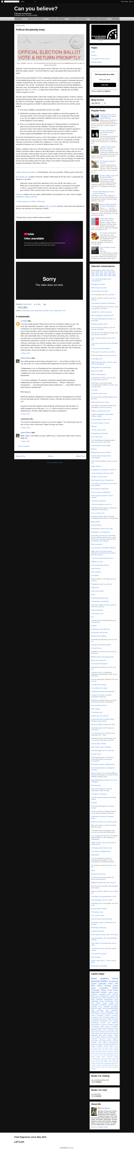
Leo (99, 1055)
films (109, 994)
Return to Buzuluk (97, 610)
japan (104, 1013)
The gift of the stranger (98, 684)
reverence (99, 1065)
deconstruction (113, 1042)
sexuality (94, 1006)
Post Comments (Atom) (55, 462)
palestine (94, 994)
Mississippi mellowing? (98, 927)
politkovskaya (114, 1063)
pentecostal (106, 1028)
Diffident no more (97, 561)
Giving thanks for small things (101, 367)
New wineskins (96, 785)
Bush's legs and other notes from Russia (104, 934)
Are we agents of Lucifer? (99, 291)
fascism (111, 1049)
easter (110, 1033)
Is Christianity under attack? (103, 540)
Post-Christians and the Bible (100, 445)
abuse (116, 1055)
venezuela (110, 1067)
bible (93, 986)
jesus (99, 998)
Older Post (80, 456)
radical (93, 416)
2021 (97, 272)
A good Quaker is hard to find (101, 419)
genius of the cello (107, 528)
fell (117, 1058)
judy (92, 1031)
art (107, 1024)
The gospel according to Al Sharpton (103, 303)
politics (46, 310)
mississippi (102, 1041)
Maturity (94, 426)
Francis (93, 1015)
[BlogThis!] (20, 307)
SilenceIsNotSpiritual (109, 1055)
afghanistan (95, 1012)
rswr (92, 1013)
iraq (96, 998)
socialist (99, 416)
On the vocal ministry (99, 430)
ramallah (107, 1006)
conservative (109, 414)
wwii (92, 1003)
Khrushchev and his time (99, 632)
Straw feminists (96, 525)
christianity (95, 990)
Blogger (71, 1148)
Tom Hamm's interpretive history (102, 758)
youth (93, 1033)
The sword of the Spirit (98, 954)
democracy (94, 1044)
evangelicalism (104, 996)
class (99, 1058)
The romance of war (98, 733)
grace (100, 1035)
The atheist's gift (96, 712)
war (117, 1003)
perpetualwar (39, 310)
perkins (102, 1031)
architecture (94, 1048)
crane (102, 1058)
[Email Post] (44, 304)
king (108, 1022)
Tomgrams (19, 194)
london (110, 1061)
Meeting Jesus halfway (98, 636)
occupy (93, 1028)
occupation (114, 1026)
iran (107, 1010)
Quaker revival (96, 754)
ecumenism (94, 1017)
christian (107, 1015)
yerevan (96, 1055)
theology (108, 986)
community (110, 1030)
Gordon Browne (96, 648)
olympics (109, 1041)
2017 (114, 272)
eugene (114, 1058)
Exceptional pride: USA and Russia (102, 516)
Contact (93, 55)
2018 (109, 272)
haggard (116, 1049)
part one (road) (101, 551)
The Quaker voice (97, 912)
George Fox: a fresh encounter (101, 312)
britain (116, 1037)
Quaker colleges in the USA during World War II (109, 176)
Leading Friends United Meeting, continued (107, 147)
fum (117, 996)
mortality (93, 1063)
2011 (113, 274)
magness (115, 1039)
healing (108, 1044)
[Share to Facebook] (24, 307)
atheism (100, 1048)
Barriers (94, 449)
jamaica (93, 1051)
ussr (116, 1031)
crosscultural (94, 1049)
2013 (105, 274)
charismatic (94, 1058)
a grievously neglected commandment (104, 508)
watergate (115, 1067)
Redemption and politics (99, 966)
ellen (116, 1008)
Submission (95, 587)
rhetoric (100, 986)
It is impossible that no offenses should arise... (103, 536)
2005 (114, 275)
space (116, 992)
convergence (95, 1021)
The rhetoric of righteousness (101, 851)
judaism (113, 1060)
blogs (93, 999)
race (114, 998)
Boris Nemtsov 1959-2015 (100, 489)
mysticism (98, 1063)
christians (94, 1039)
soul (97, 996)
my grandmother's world (108, 896)
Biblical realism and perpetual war (102, 657)
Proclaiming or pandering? (100, 601)
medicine (93, 1053)
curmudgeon (95, 1026)
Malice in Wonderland (98, 374)
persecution (99, 1053)
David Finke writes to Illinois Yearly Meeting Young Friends (102, 720)
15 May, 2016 (25, 441)
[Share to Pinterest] (26, 307)
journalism (114, 1006)
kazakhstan (99, 1051)
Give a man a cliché (97, 915)
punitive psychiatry (50, 206)
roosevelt (105, 1065)
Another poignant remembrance (26, 172)
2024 (107, 270)
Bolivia (111, 1037)
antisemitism (110, 1012)
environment (109, 1001)
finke (116, 1030)
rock (92, 1037)
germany (100, 1010)
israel (116, 1001)
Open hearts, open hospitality (101, 747)
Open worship (95, 572)
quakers (104, 978)
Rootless (94, 802)
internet (110, 1005)
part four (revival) (97, 555)
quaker (94, 984)
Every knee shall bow (99, 501)
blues (94, 978)
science (107, 1031)
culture (110, 992)
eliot (100, 1049)
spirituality (57, 310)
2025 (103, 270)
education (99, 999)
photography (107, 1063)
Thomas (105, 1008)
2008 (101, 275)
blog (92, 998)
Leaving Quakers (97, 938)
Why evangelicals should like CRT (102, 315)
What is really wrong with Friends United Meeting (108, 205)
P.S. (114, 470)
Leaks (93, 594)
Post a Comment (24, 446)
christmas (115, 1019)
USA (63, 310)
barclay (104, 1048)
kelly (117, 1060)
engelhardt (94, 1035)
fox (101, 1013)
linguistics (110, 1035)
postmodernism (96, 1024)
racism (104, 1019)
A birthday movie (96, 903)
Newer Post (20, 456)
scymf (97, 1013)
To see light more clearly (99, 688)
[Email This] (18, 307)
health (113, 1044)
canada (110, 1024)
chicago (115, 1024)
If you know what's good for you (102, 558)
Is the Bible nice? (97, 359)
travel (116, 1017)
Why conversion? (97, 544)
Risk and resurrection (98, 874)
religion (112, 1017)
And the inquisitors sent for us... (102, 504)
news (100, 1019)
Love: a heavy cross (98, 513)
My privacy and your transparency (102, 480)
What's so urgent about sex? (100, 411)
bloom (116, 1005)
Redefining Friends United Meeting (102, 691)
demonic (110, 1058)
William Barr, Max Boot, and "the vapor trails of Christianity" (104, 363)
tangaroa (97, 1037)
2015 (97, 274)
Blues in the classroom (98, 660)
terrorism (93, 1067)
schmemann (115, 1065)
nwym (100, 1008)
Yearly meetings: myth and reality (102, 473)
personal (95, 981)
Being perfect (95, 522)
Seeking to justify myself (99, 324)
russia (51, 310)
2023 (112, 270)
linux (100, 1006)
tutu (106, 1067)
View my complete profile (99, 1127)
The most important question (100, 348)
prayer (115, 990)
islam (93, 1010)
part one (105, 294)
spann (104, 1053)
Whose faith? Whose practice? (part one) (107, 219)
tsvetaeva (115, 1053)
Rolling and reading (97, 700)
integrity (106, 1060)
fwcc (116, 1012)
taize (99, 1042)
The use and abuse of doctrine (101, 858)
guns (104, 1035)
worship (109, 998)
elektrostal (95, 992)
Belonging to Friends (98, 284)
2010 (93, 275)
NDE (102, 1055)
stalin (111, 1046)
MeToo (105, 1042)
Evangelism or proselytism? (100, 470)
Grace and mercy (97, 437)
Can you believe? (36, 8)
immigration (94, 1019)
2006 (109, 275)
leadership (115, 1022)
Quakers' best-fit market (99, 476)
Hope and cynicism (97, 591)
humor (101, 1017)
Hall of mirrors (96, 568)
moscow (96, 1031)
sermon (112, 1031)
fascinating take (23, 177)
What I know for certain (99, 288)
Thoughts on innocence (99, 794)
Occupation (95, 575)
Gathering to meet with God (100, 629)
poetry (101, 1001)
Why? (93, 870)
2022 (93, 272)
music (116, 999)
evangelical (100, 414)
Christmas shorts (96, 672)
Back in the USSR (97, 371)
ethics (110, 1021)
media (93, 1046)
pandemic (99, 1028)
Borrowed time (96, 886)
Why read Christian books (99, 825)
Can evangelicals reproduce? (101, 835)
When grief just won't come (100, 402)
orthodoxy (103, 1005)
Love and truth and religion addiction (103, 548)
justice (93, 996)
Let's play (94, 390)
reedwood (111, 1008)
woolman (93, 1068)
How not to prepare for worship (101, 789)
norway (104, 998)
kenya (97, 1061)
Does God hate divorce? (99, 705)
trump (109, 990)
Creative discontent (97, 931)
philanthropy (95, 1022)
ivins (109, 1060)
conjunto (116, 1048)
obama (111, 1003)
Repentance (95, 855)
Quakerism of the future (99, 393)
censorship (109, 1056)
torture (116, 1013)
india (101, 1060)
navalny (115, 1021)
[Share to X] (22, 307)
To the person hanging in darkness (102, 813)
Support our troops (98, 695)
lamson (107, 1026)
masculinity (94, 1041)
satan (109, 1065)
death (102, 1026)
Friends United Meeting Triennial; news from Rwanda (103, 192)
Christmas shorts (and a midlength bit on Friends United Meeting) (108, 116)
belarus (98, 1056)
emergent (115, 1033)
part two (111, 294)
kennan (93, 1061)
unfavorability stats (34, 89)
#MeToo (116, 1046)
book (104, 1030)
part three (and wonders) (107, 553)
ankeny (93, 1056)
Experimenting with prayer (100, 598)
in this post (48, 408)
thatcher (98, 1067)
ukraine (104, 992)
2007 (105, 275)
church (98, 1003)
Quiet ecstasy (95, 957)
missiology (94, 1001)
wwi (92, 1055)
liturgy (105, 1061)
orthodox (115, 994)
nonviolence (95, 1005)
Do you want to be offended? (100, 492)
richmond (115, 1041)
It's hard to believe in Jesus (100, 423)
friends (101, 1044)
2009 (97, 275)
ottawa (116, 1035)
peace (93, 988)
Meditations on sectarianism (100, 532)
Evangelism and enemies (99, 433)
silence (116, 1028)
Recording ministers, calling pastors (103, 764)
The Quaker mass (97, 613)
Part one (115, 679)
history (103, 990)
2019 (105, 272)
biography (100, 1015)
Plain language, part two (99, 900)
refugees (93, 1065)
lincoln (101, 1061)
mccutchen (115, 1051)
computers (114, 1010)
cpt (117, 998)
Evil (92, 617)
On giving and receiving (99, 877)
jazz (117, 1044)
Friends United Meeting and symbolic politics (107, 131)
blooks (103, 1056)
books (110, 984)
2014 (101, 274)
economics (114, 1015)
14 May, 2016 (25, 353)
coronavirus (102, 1039)
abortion (97, 1033)
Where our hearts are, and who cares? (104, 822)
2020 (101, 272)
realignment (109, 1013)
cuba (105, 1058)
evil (103, 1049)
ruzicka (106, 1046)
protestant (106, 1017)
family (106, 1049)
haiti (104, 1044)
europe (109, 1039)
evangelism (104, 988)
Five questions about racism (100, 59)
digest (106, 1033)
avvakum (24, 321)
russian (103, 1024)
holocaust (97, 1060)
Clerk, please (95, 709)
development (104, 1021)
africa (102, 1012)
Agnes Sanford (96, 466)
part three (104, 308)
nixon (102, 1063)
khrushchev (109, 1051)
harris (92, 1060)
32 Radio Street (96, 62)
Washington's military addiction (26, 196)
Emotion (94, 625)
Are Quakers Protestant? (108, 233)
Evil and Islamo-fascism (99, 908)
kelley (103, 1051)
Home (50, 456)
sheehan (93, 1042)
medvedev (115, 1061)
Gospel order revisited (98, 743)
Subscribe (104, 85)
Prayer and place (100, 539)
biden (108, 1048)
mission (104, 1003)
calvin (111, 1048)
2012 (109, 274)
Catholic (109, 1019)
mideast (115, 988)
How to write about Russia (100, 565)
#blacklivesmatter (96, 1030)
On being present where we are (101, 848)
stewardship (109, 1053)
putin (111, 1028)
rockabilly (99, 1046)
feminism (94, 1008)
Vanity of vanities (96, 724)
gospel (32, 310)
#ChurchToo (104, 1037)
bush (101, 1033)
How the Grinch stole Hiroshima (101, 919)
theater (103, 1067)
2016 (93, 274)
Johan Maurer (26, 358)
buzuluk (103, 1022)
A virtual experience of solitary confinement (30, 201)
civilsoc (112, 996)
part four (104, 379)
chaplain (116, 1056)
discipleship (25, 310)
